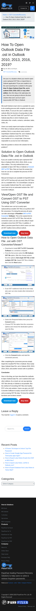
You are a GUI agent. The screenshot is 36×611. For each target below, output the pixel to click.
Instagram (24, 583)
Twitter (19, 583)
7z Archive (4, 515)
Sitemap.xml (31, 606)
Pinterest (29, 583)
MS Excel (4, 508)
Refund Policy (22, 606)
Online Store (5, 550)
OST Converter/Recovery (17, 15)
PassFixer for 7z (6, 531)
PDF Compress (5, 521)
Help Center (4, 554)
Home (5, 15)
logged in (13, 415)
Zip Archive (4, 518)
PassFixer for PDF (6, 541)
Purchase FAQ (5, 557)
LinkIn (15, 583)
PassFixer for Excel (7, 528)
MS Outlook (4, 511)
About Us (4, 547)
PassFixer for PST (6, 538)
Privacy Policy (5, 561)
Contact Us (23, 8)
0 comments (23, 72)
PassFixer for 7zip (6, 534)
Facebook (10, 583)
